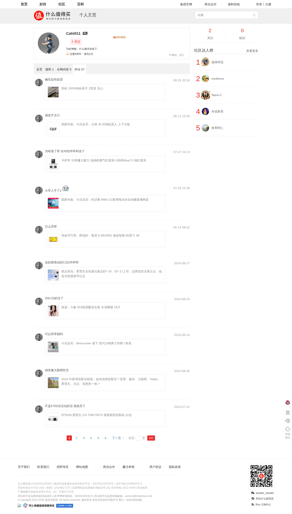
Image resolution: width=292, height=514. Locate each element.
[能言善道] (119, 37)
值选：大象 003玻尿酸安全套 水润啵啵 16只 (90, 307)
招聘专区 (63, 467)
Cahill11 (73, 33)
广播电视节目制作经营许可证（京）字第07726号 (46, 491)
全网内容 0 (64, 69)
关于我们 (24, 467)
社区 (61, 4)
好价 (43, 4)
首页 (24, 4)
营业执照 (142, 487)
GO (151, 438)
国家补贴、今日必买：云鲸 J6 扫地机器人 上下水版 (95, 124)
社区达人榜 (226, 50)
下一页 (116, 438)
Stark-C (216, 95)
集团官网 (186, 4)
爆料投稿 (234, 4)
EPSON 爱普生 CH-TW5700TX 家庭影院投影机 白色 (96, 415)
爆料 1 (49, 69)
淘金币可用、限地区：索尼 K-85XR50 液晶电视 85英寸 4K (100, 235)
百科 (80, 4)
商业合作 (211, 4)
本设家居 (217, 111)
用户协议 (155, 467)
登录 (259, 4)
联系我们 (43, 467)
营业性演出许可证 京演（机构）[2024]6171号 (44, 487)
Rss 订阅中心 (263, 504)
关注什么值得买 (265, 498)
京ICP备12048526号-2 (129, 483)
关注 (76, 41)
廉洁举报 (128, 467)
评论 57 (79, 69)
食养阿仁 (217, 128)
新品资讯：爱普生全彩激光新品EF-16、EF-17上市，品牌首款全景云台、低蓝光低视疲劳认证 (111, 274)
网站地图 (82, 467)
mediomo (217, 78)
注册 (268, 4)
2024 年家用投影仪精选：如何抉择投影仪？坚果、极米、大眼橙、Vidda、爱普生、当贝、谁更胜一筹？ (111, 381)
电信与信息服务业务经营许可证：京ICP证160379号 (84, 483)
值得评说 (217, 62)
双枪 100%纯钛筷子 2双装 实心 (82, 88)
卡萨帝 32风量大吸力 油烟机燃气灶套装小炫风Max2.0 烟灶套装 (103, 160)
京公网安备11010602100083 (35, 483)
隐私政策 (175, 467)
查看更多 (252, 51)
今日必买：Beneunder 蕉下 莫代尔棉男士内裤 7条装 (96, 343)
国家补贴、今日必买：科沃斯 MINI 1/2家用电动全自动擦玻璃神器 (105, 199)
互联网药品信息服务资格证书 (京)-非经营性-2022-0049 (103, 487)
